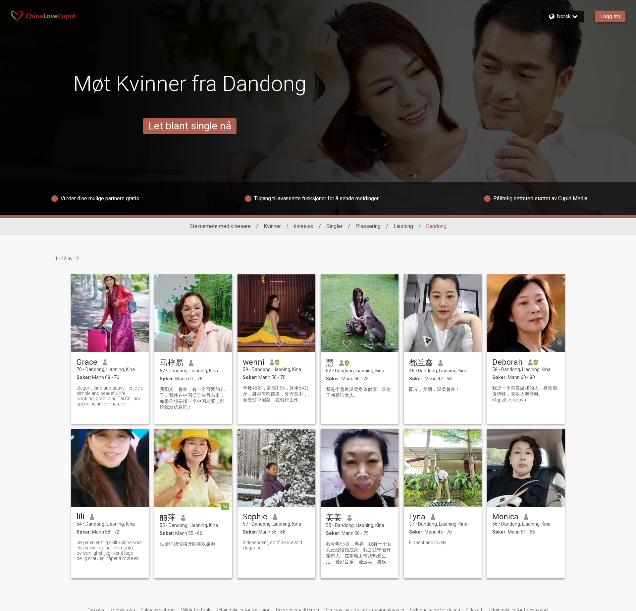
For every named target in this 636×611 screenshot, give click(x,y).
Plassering (368, 226)
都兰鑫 (421, 362)
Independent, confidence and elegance (272, 545)
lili (80, 516)
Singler (334, 226)
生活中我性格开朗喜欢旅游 (187, 543)
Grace (87, 362)
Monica (505, 516)
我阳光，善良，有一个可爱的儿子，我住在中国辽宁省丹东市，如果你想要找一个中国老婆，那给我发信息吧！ (192, 398)
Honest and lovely (427, 542)
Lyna (417, 516)
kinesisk (303, 226)
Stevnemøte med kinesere (220, 226)
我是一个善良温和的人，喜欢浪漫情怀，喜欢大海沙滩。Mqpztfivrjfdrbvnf (524, 393)
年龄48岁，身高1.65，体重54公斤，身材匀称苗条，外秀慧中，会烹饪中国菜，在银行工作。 (276, 393)
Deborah (507, 362)
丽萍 (168, 517)
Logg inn (610, 16)
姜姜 (334, 517)
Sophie (255, 516)
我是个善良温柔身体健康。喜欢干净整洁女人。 (358, 392)
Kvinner (272, 226)
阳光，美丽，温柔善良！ (434, 389)
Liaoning (403, 226)
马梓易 (172, 362)
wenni (253, 362)
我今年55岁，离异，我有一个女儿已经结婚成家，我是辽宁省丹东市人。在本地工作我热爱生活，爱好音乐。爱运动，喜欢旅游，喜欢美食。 (359, 553)
